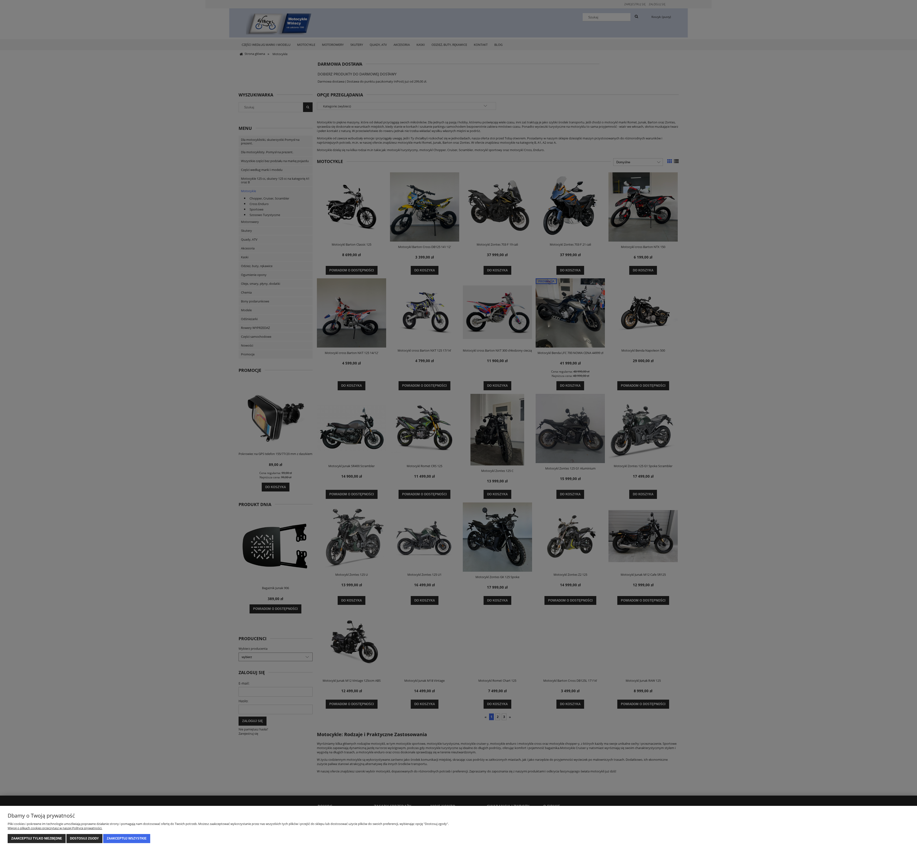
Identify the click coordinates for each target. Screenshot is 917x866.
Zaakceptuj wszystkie (127, 838)
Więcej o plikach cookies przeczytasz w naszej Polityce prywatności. (55, 828)
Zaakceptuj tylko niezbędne (36, 838)
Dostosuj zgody (84, 838)
